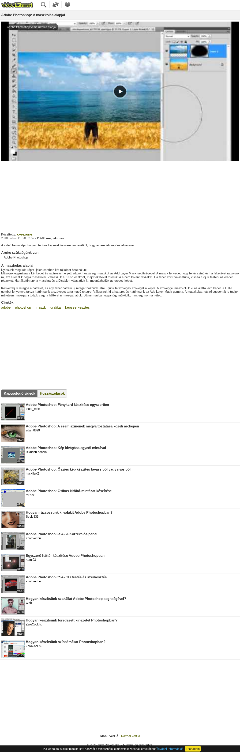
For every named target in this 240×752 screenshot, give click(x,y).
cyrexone (24, 234)
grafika (55, 307)
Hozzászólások (52, 393)
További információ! (169, 749)
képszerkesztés (77, 307)
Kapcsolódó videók (19, 393)
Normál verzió (130, 736)
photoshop (23, 307)
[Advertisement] (120, 196)
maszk (40, 307)
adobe (6, 307)
